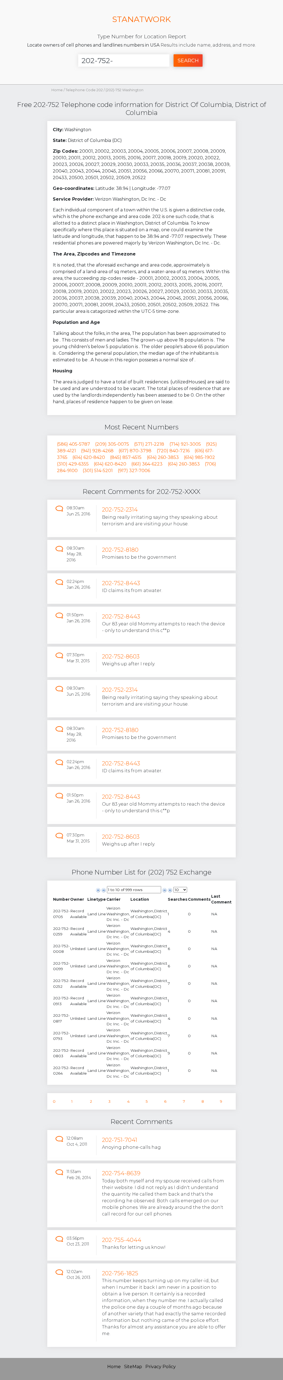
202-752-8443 (121, 583)
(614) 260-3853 (163, 457)
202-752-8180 (120, 549)
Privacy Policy (160, 1366)
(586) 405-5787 (73, 444)
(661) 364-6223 (147, 464)
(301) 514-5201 (98, 470)
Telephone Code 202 (84, 90)
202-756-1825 (120, 1273)
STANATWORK (141, 19)
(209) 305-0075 (112, 444)
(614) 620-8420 (88, 457)
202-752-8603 (121, 656)
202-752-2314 (120, 509)
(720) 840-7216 (173, 450)
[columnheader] (61, 899)
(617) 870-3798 (135, 450)
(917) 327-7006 (134, 470)
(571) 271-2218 (149, 444)
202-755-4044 (121, 1239)
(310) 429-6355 (73, 464)
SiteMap (133, 1366)
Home (57, 90)
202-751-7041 (119, 1139)
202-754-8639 (121, 1173)
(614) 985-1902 (199, 457)
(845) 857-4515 (126, 457)
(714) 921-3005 (185, 444)
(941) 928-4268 (97, 450)
